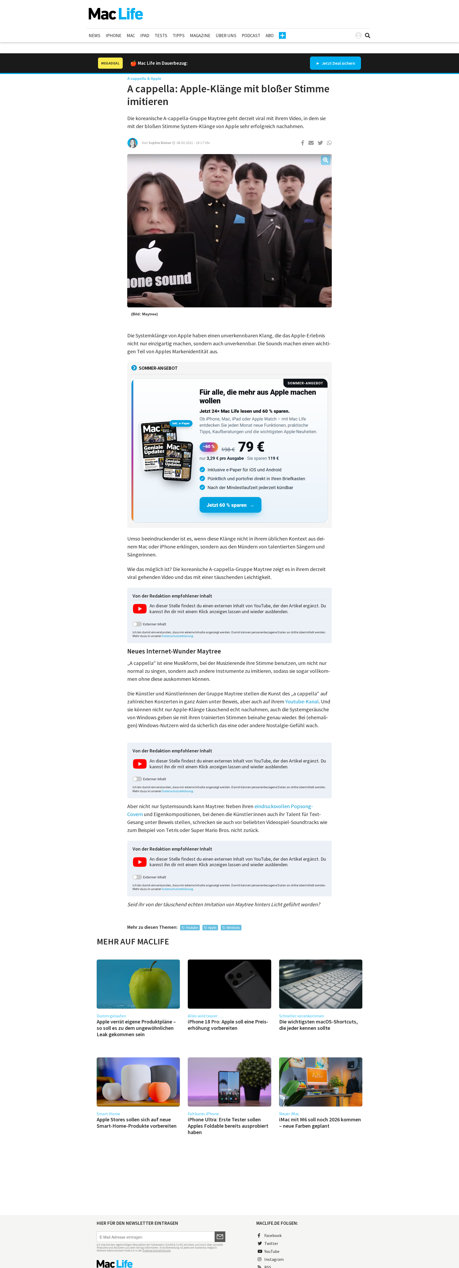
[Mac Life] (161, 1264)
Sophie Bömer (159, 142)
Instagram (274, 1259)
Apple (212, 927)
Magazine (200, 35)
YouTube (271, 1251)
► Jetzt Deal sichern (335, 63)
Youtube (192, 927)
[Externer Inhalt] (137, 624)
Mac (131, 35)
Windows (233, 927)
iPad (144, 35)
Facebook (273, 1235)
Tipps (179, 35)
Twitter (271, 1243)
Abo (270, 35)
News (94, 35)
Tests (161, 35)
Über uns (226, 35)
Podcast (251, 35)
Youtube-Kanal (302, 701)
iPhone (113, 35)
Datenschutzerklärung (177, 636)
